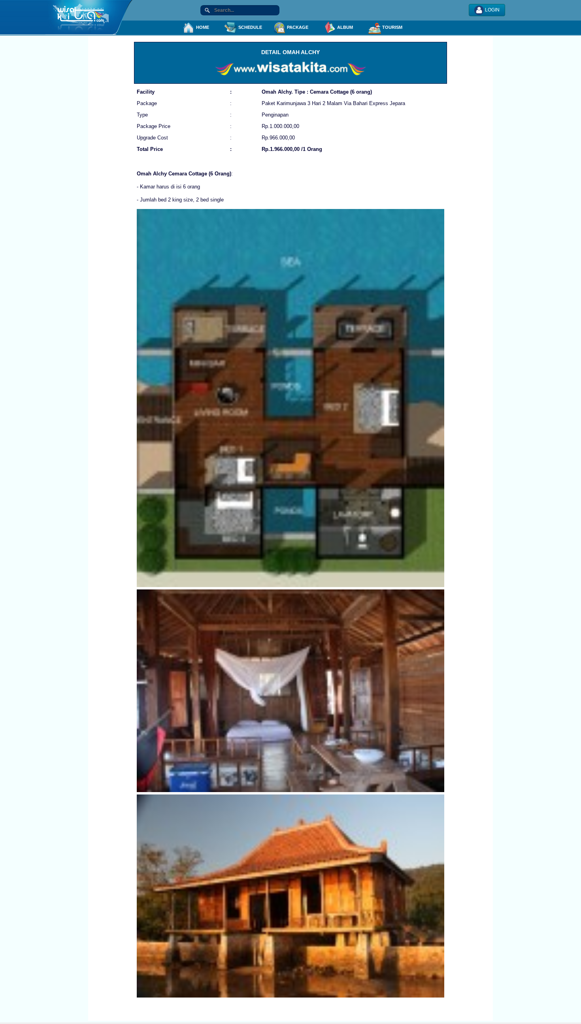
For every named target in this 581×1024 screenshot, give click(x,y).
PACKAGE (297, 27)
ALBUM (344, 27)
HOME (202, 27)
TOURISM (391, 27)
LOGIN (492, 10)
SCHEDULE (249, 27)
